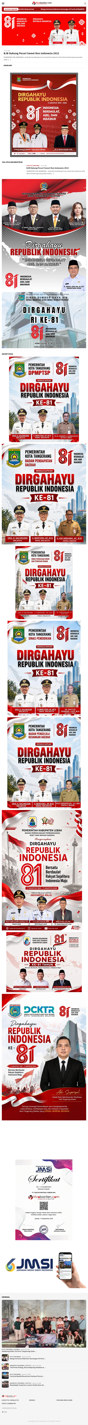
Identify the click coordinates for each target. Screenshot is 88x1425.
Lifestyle (29, 165)
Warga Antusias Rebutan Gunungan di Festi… (28, 1359)
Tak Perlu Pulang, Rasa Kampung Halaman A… (28, 1367)
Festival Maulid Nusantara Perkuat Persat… (27, 1376)
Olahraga (16, 1349)
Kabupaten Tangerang (17, 1365)
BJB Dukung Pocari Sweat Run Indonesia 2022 (31, 53)
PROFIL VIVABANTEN (9, 1403)
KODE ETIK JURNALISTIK (10, 1400)
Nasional (36, 165)
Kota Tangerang (7, 1349)
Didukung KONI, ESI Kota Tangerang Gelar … (19, 1351)
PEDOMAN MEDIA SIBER (64, 1400)
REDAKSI (32, 1400)
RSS (5, 1412)
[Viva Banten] (44, 3)
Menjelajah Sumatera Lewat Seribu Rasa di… (27, 1385)
